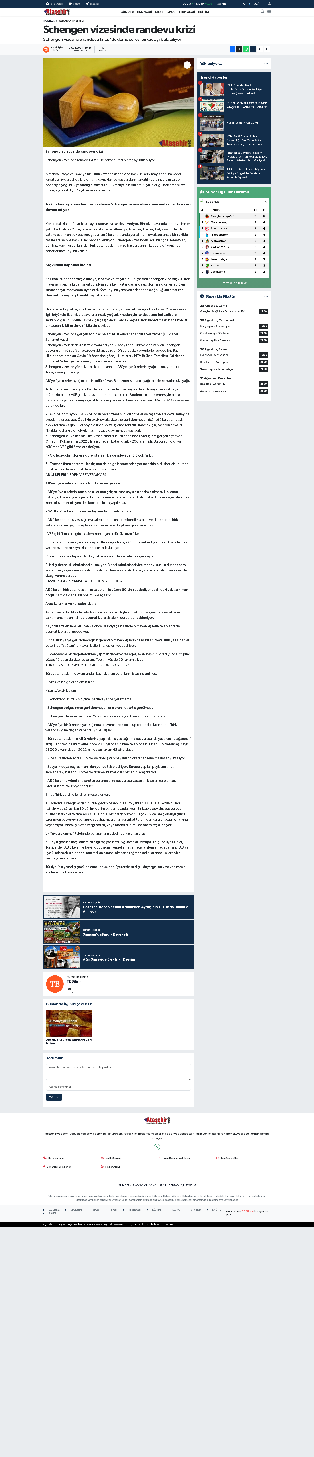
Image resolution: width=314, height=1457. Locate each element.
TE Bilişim (74, 981)
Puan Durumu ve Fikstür (176, 1158)
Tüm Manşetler (229, 1158)
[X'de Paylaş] (239, 49)
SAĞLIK (216, 1210)
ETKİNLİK (195, 1210)
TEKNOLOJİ (186, 11)
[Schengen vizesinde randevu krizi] (118, 102)
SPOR (171, 11)
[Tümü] (266, 63)
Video (76, 3)
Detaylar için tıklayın (233, 283)
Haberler (49, 21)
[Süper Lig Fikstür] (266, 296)
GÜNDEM (127, 11)
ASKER (52, 1213)
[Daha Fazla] (253, 49)
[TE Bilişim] (55, 983)
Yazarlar (94, 3)
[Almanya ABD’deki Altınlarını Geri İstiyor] (69, 1023)
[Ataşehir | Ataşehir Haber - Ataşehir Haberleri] (56, 12)
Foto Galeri (56, 3)
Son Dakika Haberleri (59, 1166)
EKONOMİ (144, 11)
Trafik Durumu (113, 1158)
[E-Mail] (70, 990)
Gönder (54, 1097)
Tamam (168, 1224)
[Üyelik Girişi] (268, 4)
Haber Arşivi (112, 1166)
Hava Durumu (56, 1158)
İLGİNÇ (175, 1210)
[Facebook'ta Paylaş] (233, 49)
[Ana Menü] (269, 12)
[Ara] (262, 12)
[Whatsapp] (157, 1147)
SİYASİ (159, 11)
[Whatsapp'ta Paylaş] (246, 49)
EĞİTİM (203, 11)
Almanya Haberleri (72, 21)
